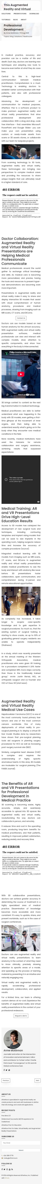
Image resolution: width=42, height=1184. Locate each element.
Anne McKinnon (12, 33)
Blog (15, 19)
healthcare (27, 36)
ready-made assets (24, 134)
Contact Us (21, 318)
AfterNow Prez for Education (11, 1125)
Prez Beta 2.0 (6, 1116)
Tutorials (6, 19)
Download (34, 13)
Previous (6, 1080)
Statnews (6, 645)
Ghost (7, 1178)
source (25, 548)
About (23, 19)
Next (37, 1080)
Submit (21, 1150)
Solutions (6, 13)
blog (11, 36)
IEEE (28, 747)
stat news (21, 683)
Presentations (20, 13)
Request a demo (21, 1016)
